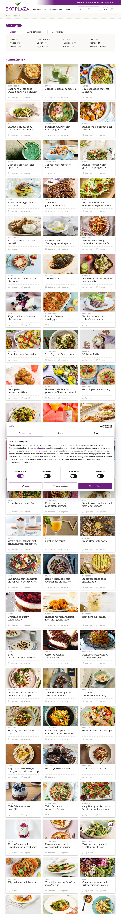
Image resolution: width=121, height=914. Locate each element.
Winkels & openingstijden (94, 2)
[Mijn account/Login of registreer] (105, 8)
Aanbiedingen (56, 9)
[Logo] (17, 6)
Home (8, 16)
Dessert (13, 46)
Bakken (40, 43)
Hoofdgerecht (42, 39)
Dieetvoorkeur (57, 32)
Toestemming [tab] (25, 433)
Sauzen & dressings (98, 46)
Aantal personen (34, 32)
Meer (67, 9)
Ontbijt (66, 39)
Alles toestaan (95, 486)
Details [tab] (60, 433)
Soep (12, 39)
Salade (13, 43)
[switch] (47, 476)
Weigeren (26, 486)
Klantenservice (109, 2)
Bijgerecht (41, 46)
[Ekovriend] (80, 2)
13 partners (42, 448)
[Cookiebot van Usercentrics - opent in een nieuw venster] (101, 426)
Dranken (66, 46)
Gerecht (13, 32)
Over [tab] (96, 433)
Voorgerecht (95, 43)
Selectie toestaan (60, 486)
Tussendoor (68, 43)
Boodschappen (39, 9)
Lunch (92, 39)
